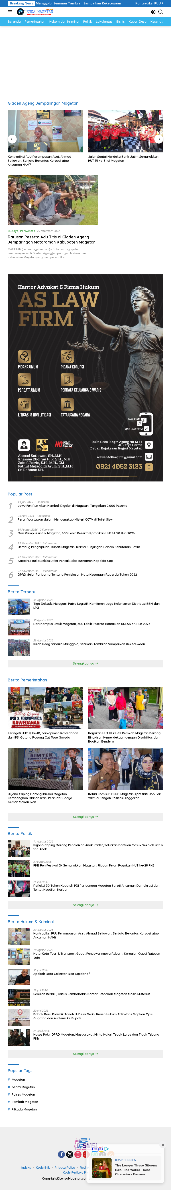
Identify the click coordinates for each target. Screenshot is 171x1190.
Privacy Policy (65, 1168)
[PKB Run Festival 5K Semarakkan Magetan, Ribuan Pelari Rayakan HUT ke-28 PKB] (19, 868)
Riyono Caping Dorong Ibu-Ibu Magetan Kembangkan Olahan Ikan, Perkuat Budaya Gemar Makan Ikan (40, 798)
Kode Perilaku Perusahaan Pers (86, 1172)
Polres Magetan (23, 1094)
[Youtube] (86, 1155)
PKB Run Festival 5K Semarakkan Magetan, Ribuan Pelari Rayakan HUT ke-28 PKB (94, 865)
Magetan (18, 1080)
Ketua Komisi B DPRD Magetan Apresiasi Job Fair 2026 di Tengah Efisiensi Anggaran (124, 796)
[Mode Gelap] (153, 12)
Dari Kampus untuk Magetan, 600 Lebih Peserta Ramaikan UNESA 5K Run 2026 (76, 533)
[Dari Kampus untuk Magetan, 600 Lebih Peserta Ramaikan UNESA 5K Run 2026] (19, 627)
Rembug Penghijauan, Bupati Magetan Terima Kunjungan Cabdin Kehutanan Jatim (79, 547)
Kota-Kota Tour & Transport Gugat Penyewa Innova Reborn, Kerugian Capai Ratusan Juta (96, 956)
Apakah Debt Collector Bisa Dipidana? (61, 974)
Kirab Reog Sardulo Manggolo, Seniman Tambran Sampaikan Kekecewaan (89, 644)
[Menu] (11, 12)
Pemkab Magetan (25, 1102)
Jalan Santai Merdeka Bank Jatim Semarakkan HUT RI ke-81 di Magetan (123, 159)
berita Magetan (23, 1087)
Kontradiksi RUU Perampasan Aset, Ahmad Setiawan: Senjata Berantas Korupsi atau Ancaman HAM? (39, 161)
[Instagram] (77, 1155)
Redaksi (86, 1168)
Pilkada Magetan (24, 1109)
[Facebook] (61, 1155)
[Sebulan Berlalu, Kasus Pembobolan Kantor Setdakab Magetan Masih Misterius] (19, 997)
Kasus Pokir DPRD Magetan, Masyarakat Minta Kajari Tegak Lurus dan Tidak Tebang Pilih (96, 1036)
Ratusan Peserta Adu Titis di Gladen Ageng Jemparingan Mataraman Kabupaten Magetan (52, 239)
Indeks (26, 1168)
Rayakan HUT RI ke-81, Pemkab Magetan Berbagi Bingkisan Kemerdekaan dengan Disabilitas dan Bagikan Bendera (124, 737)
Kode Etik (43, 1168)
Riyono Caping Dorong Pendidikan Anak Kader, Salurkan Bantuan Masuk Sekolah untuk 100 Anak (98, 847)
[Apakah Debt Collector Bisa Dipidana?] (19, 977)
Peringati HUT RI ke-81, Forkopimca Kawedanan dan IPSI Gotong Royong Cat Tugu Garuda (43, 735)
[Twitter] (69, 1155)
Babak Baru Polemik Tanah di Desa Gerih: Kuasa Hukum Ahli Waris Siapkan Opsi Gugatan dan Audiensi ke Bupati (93, 1016)
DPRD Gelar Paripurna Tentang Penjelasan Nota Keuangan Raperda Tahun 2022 (77, 575)
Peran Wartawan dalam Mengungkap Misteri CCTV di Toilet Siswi (65, 519)
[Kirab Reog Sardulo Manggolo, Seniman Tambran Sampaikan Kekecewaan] (19, 647)
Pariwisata (27, 231)
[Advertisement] (85, 59)
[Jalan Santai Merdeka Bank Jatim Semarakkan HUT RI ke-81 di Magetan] (125, 131)
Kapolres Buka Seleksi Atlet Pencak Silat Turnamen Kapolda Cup (65, 561)
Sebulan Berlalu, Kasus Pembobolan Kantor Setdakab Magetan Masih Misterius (91, 994)
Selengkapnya (84, 663)
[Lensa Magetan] (34, 12)
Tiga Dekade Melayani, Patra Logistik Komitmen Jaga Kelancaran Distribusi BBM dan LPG (96, 606)
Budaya (13, 231)
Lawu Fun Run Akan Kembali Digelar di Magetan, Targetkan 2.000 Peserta (72, 506)
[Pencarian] (160, 12)
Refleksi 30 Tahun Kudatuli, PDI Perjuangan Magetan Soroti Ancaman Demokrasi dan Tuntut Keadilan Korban (96, 888)
